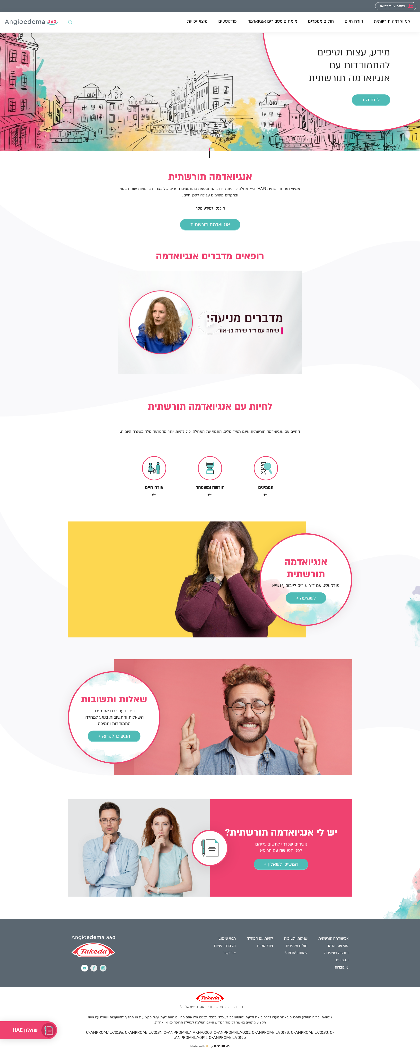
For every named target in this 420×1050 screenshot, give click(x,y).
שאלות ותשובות (295, 938)
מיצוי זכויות (197, 21)
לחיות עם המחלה (260, 938)
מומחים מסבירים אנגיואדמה (272, 21)
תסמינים (342, 960)
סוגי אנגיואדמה (338, 945)
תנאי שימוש (227, 938)
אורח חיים (354, 21)
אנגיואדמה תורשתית (392, 21)
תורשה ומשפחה (336, 952)
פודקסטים (227, 21)
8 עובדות (342, 967)
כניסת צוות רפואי (393, 6)
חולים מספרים (321, 21)
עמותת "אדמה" (296, 952)
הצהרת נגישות (225, 945)
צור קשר (229, 952)
